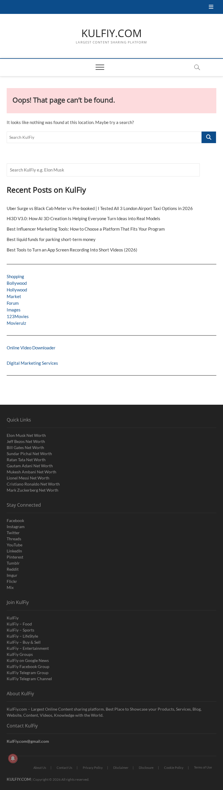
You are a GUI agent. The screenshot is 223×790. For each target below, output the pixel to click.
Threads (14, 538)
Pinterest (15, 556)
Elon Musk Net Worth (26, 435)
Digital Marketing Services (32, 363)
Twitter (13, 532)
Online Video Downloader (31, 347)
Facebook (15, 520)
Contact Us (64, 767)
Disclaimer (120, 767)
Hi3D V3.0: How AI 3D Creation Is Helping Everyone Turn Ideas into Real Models (83, 218)
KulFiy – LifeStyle (22, 636)
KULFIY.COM (111, 33)
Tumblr (13, 563)
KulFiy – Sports (20, 629)
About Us (39, 767)
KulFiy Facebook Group (28, 666)
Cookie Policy (174, 767)
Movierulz (16, 323)
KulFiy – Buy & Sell (24, 642)
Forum (13, 303)
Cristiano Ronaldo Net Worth (33, 483)
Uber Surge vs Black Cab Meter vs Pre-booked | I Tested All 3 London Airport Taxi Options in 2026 (100, 208)
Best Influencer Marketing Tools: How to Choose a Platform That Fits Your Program (86, 228)
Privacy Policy (93, 767)
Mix (10, 587)
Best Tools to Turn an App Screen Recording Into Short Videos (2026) (72, 249)
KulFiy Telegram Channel (29, 678)
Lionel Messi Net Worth (28, 477)
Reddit (13, 569)
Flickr (12, 581)
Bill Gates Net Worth (25, 447)
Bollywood (17, 283)
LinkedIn (14, 550)
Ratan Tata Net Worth (26, 459)
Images (14, 309)
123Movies (18, 316)
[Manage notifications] (12, 758)
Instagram (16, 526)
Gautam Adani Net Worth (30, 465)
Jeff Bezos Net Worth (26, 441)
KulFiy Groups (20, 654)
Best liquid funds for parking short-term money (51, 239)
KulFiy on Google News (28, 660)
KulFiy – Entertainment (28, 648)
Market (14, 296)
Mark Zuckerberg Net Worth (32, 490)
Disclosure (146, 767)
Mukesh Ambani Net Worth (31, 471)
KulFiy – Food (19, 623)
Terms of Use (203, 767)
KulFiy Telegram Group (27, 672)
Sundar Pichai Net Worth (29, 453)
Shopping (15, 276)
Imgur (12, 575)
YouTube (14, 544)
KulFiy (13, 617)
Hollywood (17, 289)
